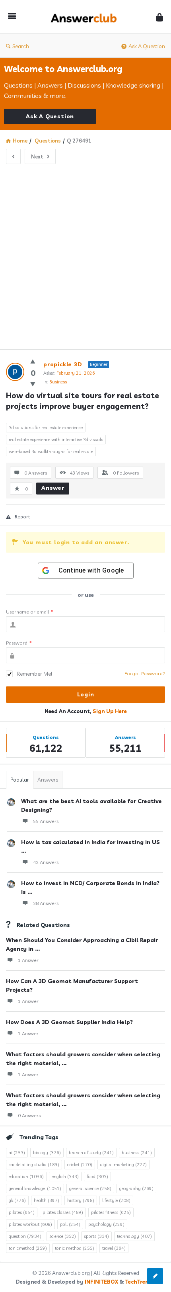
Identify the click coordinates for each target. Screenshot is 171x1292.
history (80, 1200)
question (25, 1236)
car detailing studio (34, 1164)
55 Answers (45, 821)
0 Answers (29, 1115)
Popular (19, 779)
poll (70, 1224)
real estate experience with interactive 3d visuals (56, 439)
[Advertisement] (85, 253)
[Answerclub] (86, 17)
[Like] (32, 361)
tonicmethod (28, 1248)
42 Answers (45, 862)
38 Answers (45, 903)
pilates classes (63, 1212)
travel (114, 1248)
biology (47, 1152)
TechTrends (140, 1281)
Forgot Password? (144, 673)
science (62, 1236)
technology (134, 1236)
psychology (106, 1224)
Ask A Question (146, 46)
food (97, 1176)
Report (22, 517)
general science (90, 1188)
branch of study (91, 1152)
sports (96, 1236)
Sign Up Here (110, 711)
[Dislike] (32, 384)
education (26, 1176)
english (65, 1176)
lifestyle (116, 1200)
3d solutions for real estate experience (46, 427)
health (46, 1200)
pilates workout (30, 1224)
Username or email (29, 612)
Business (58, 382)
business (137, 1152)
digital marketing (123, 1164)
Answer (52, 487)
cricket (79, 1164)
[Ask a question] (155, 1276)
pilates (22, 1212)
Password (19, 643)
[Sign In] (159, 17)
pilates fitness (111, 1212)
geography (136, 1188)
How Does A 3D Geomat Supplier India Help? (69, 1022)
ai (17, 1152)
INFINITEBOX (101, 1281)
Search (20, 46)
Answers (47, 779)
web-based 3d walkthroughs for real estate (51, 451)
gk (17, 1200)
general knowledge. (35, 1188)
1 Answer (28, 960)
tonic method (74, 1248)
